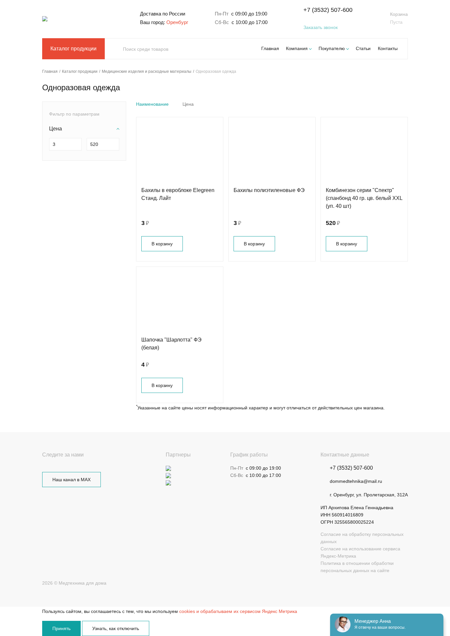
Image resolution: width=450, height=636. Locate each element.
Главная (270, 48)
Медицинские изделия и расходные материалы (146, 71)
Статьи (363, 48)
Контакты (388, 48)
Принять (61, 628)
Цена (188, 104)
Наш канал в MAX (71, 479)
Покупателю (332, 48)
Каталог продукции (73, 48)
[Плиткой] (395, 104)
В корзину (162, 243)
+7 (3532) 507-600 (327, 10)
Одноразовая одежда (216, 71)
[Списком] (405, 104)
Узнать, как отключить (115, 628)
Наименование (152, 104)
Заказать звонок (320, 27)
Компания (297, 48)
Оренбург (177, 22)
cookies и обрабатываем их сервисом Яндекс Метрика (238, 611)
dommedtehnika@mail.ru (356, 481)
